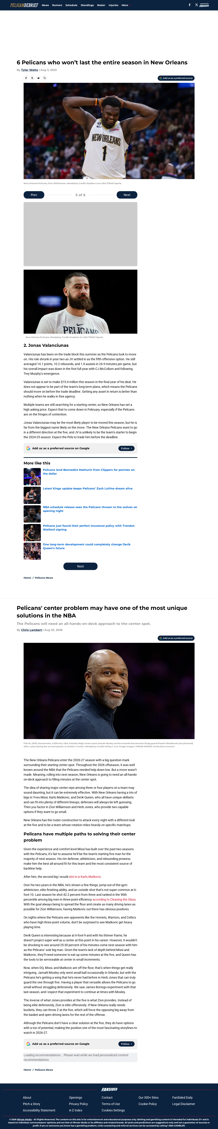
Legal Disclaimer (183, 1104)
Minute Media (24, 1119)
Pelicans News (44, 577)
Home (27, 577)
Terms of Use (111, 1104)
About (27, 1097)
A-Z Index (75, 1110)
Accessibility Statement (39, 1110)
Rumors (57, 5)
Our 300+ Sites (149, 1097)
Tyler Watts (29, 70)
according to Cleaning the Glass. (114, 899)
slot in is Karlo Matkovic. (85, 876)
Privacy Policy (78, 1104)
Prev (34, 195)
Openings (75, 1097)
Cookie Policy (148, 1104)
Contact (107, 1097)
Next (127, 195)
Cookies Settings (113, 1110)
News (45, 5)
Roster (101, 5)
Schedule (71, 5)
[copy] (44, 78)
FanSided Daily (182, 1097)
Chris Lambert (31, 630)
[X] (196, 4)
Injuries (113, 5)
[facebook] (189, 4)
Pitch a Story (31, 1104)
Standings (87, 5)
